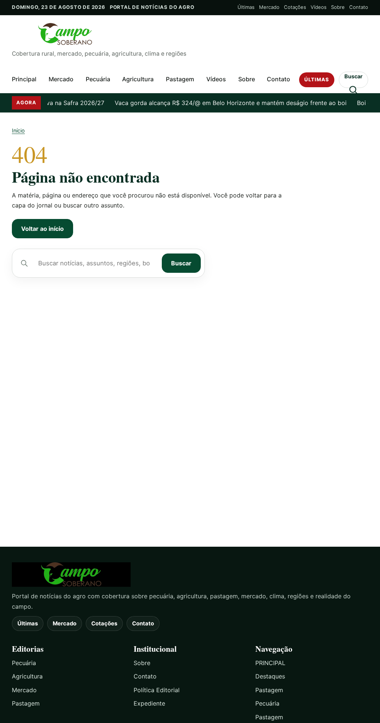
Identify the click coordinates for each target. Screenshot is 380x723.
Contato (358, 7)
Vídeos (319, 7)
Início (18, 130)
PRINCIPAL (270, 663)
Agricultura (138, 79)
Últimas (246, 7)
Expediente (149, 703)
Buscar (181, 263)
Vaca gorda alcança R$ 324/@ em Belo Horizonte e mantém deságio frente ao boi (225, 103)
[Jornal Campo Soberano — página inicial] (190, 34)
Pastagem (180, 79)
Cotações (295, 7)
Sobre (338, 7)
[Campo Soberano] (190, 574)
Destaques (270, 676)
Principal (24, 79)
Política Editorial (157, 690)
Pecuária (98, 79)
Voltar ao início (42, 228)
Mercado (269, 7)
